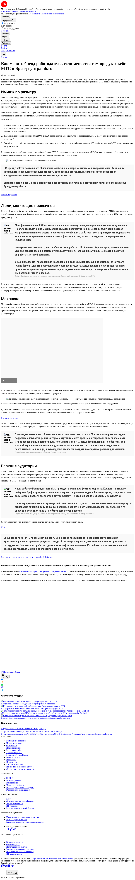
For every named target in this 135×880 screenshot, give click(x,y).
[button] (4, 46)
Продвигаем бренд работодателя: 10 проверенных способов (28, 704)
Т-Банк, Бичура (39, 728)
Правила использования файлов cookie (46, 14)
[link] (5, 39)
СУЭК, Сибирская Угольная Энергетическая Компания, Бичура (83, 734)
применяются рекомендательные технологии (53, 858)
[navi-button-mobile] (3, 54)
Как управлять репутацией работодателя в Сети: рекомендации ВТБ (32, 708)
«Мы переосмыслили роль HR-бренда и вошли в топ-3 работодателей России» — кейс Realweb (44, 713)
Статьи (4, 57)
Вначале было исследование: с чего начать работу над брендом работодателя (35, 718)
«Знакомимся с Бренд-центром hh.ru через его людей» (43, 571)
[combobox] (12, 872)
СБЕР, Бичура (56, 731)
